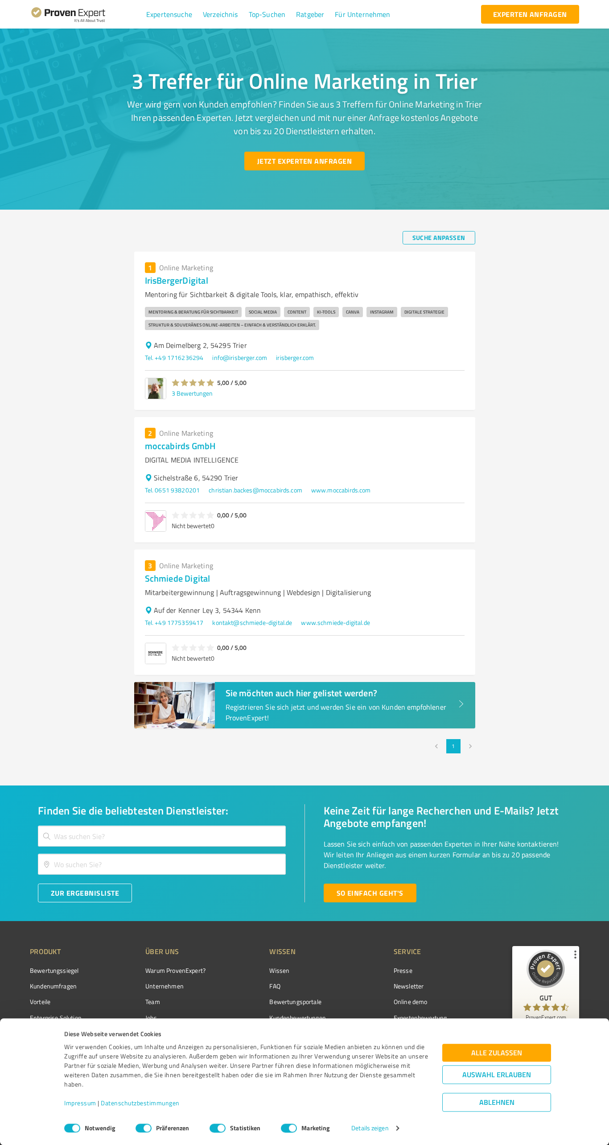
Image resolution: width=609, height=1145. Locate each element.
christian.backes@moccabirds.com (255, 490)
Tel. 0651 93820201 (172, 490)
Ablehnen (496, 1102)
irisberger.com (295, 357)
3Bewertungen (192, 393)
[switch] (144, 1128)
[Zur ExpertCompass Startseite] (86, 14)
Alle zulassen (496, 1053)
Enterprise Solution (56, 1017)
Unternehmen (164, 986)
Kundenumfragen (53, 986)
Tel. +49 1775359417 (174, 622)
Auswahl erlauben (496, 1075)
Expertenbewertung (420, 1017)
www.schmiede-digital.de (335, 622)
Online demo (411, 1001)
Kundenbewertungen (297, 1017)
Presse (403, 970)
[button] (169, 14)
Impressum (80, 1103)
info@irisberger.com (239, 357)
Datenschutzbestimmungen (140, 1103)
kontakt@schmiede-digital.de (252, 622)
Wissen (279, 970)
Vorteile (40, 1001)
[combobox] (162, 836)
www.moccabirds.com (341, 490)
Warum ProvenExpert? (175, 970)
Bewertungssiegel (54, 970)
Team (152, 1001)
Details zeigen (369, 1128)
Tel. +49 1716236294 (174, 357)
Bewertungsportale (295, 1001)
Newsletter (409, 986)
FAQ (274, 986)
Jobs (151, 1017)
